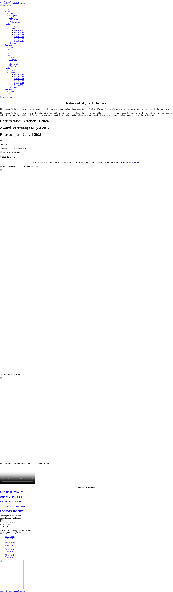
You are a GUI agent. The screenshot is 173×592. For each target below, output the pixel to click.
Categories (13, 16)
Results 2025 (19, 32)
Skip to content (5, 1)
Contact (7, 49)
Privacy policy (10, 537)
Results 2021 (19, 41)
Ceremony (13, 43)
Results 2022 (19, 39)
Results (12, 28)
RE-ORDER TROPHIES (12, 511)
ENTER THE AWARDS (11, 492)
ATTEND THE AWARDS (12, 506)
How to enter (14, 20)
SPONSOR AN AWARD (11, 501)
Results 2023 (19, 37)
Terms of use (9, 539)
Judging (8, 24)
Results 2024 (19, 35)
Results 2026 (19, 30)
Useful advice (14, 22)
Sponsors (8, 45)
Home (7, 9)
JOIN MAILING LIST (11, 497)
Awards (7, 11)
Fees (11, 18)
